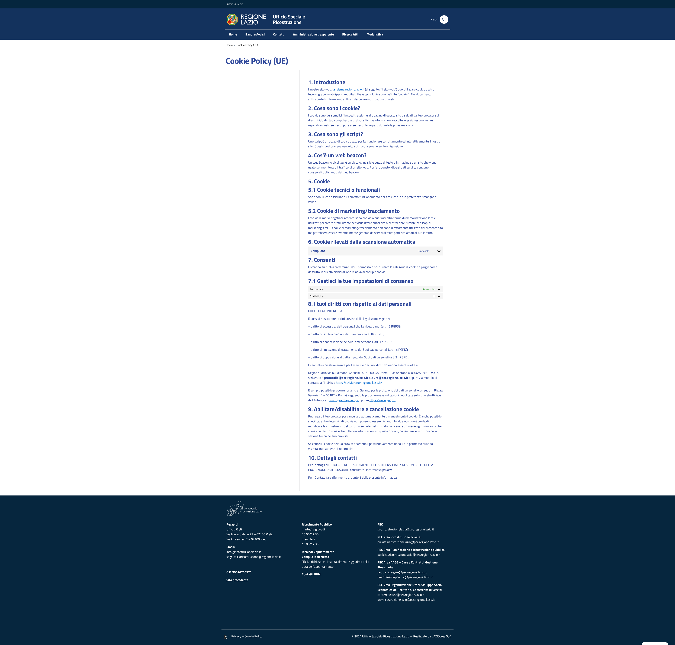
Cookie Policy (253, 636)
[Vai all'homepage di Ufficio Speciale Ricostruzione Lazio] (337, 508)
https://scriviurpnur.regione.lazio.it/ (359, 382)
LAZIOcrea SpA (441, 636)
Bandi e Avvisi (255, 34)
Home (233, 34)
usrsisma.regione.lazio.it (348, 89)
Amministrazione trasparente (313, 34)
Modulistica (375, 34)
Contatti (279, 34)
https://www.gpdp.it (382, 400)
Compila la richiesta (315, 556)
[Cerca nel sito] (444, 19)
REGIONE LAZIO (235, 4)
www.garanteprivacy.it (344, 400)
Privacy (236, 636)
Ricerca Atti (350, 34)
